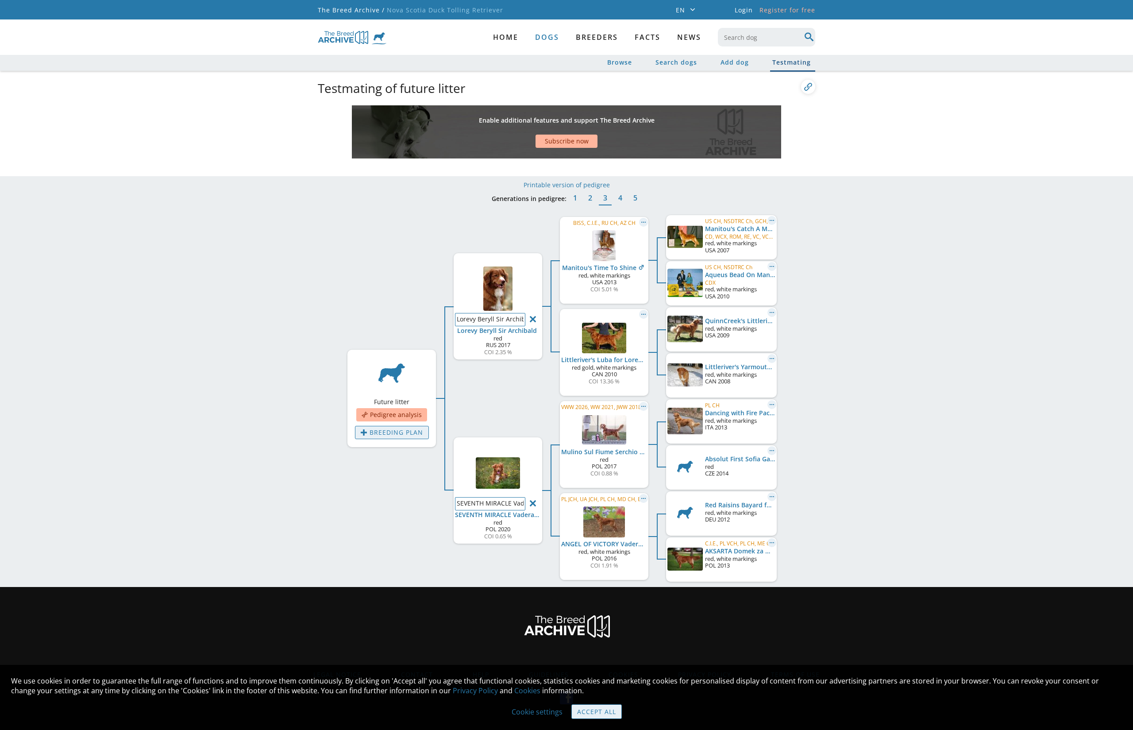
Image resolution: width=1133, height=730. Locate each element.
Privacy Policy (475, 690)
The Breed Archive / (351, 10)
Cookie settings (537, 712)
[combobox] (766, 37)
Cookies (527, 690)
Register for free (787, 10)
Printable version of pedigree (567, 185)
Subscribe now (567, 141)
